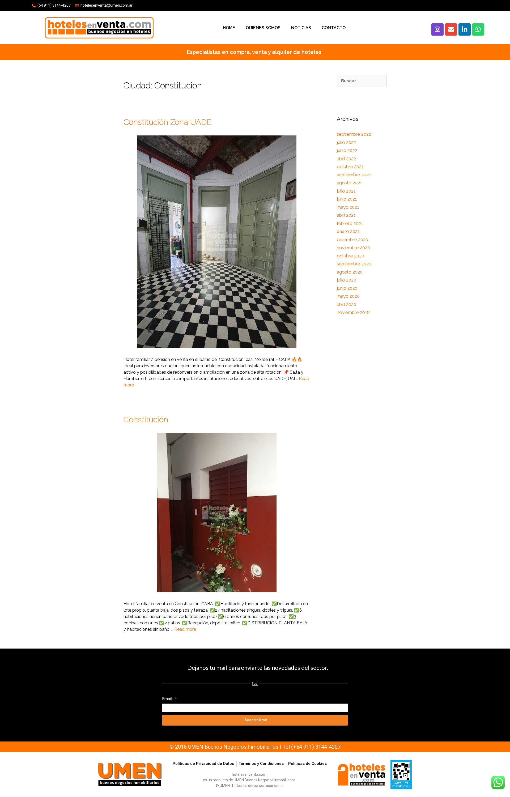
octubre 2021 (350, 166)
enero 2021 (348, 231)
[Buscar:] (362, 81)
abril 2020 (346, 304)
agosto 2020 (350, 272)
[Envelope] (451, 29)
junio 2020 (347, 288)
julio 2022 (346, 142)
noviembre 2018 (353, 312)
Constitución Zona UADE (168, 122)
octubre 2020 (350, 255)
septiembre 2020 (354, 263)
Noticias (301, 27)
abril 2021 (346, 215)
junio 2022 (347, 150)
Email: (168, 698)
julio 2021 (346, 191)
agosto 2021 (349, 182)
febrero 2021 (350, 223)
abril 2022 (346, 158)
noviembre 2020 (353, 247)
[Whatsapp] (478, 29)
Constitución (146, 419)
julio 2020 (346, 280)
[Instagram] (437, 29)
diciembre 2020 (352, 239)
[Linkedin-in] (464, 29)
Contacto (334, 27)
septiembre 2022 (354, 134)
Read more (185, 629)
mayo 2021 (348, 207)
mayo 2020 (348, 296)
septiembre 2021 (354, 174)
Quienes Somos (263, 27)
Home (229, 27)
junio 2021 (347, 199)
